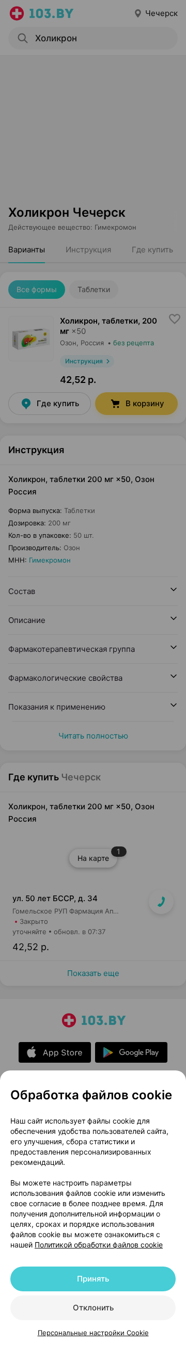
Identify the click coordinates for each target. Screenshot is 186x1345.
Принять (93, 1279)
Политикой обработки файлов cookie (99, 1244)
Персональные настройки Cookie (93, 1332)
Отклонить (93, 1307)
